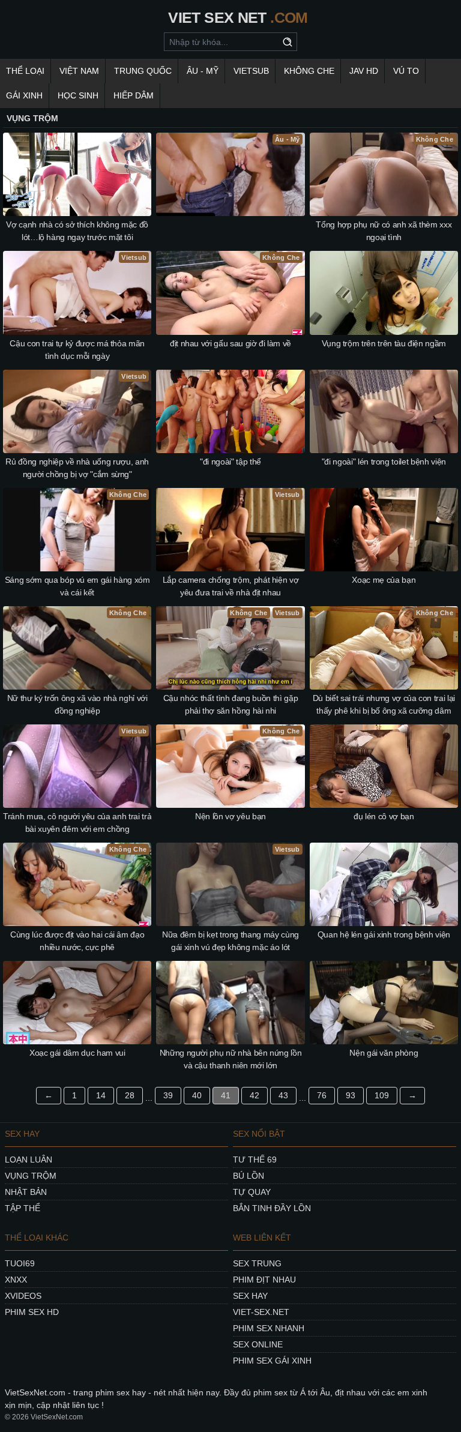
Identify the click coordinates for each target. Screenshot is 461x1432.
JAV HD (363, 71)
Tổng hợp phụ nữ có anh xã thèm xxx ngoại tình (383, 231)
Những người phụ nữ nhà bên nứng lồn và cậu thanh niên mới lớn (231, 1059)
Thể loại (25, 71)
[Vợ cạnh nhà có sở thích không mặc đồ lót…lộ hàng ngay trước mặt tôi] (77, 174)
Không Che (309, 71)
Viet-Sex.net (261, 1312)
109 (382, 1095)
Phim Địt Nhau (264, 1279)
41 (225, 1095)
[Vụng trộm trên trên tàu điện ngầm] (384, 292)
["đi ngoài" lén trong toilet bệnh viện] (384, 411)
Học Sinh (78, 95)
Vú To (406, 71)
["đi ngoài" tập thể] (230, 411)
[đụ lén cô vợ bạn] (384, 766)
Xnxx (16, 1279)
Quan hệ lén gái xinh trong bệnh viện (384, 934)
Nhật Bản (26, 1192)
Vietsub (251, 71)
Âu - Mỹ (202, 71)
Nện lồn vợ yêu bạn (230, 816)
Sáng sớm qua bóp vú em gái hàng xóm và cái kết (77, 586)
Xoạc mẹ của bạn (383, 580)
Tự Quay (252, 1192)
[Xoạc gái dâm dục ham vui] (77, 1002)
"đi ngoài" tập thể (230, 461)
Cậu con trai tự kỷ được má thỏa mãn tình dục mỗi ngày (77, 349)
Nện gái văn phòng (383, 1052)
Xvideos (23, 1296)
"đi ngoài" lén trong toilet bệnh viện (384, 461)
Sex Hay (250, 1296)
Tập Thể (22, 1208)
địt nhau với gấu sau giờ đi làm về (230, 343)
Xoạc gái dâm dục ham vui (77, 1052)
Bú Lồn (248, 1176)
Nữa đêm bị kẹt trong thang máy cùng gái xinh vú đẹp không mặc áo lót (230, 941)
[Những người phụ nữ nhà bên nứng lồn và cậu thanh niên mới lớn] (230, 1002)
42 (254, 1095)
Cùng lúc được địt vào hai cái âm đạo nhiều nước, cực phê (77, 941)
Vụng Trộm (30, 1176)
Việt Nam (79, 71)
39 (168, 1095)
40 (197, 1095)
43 (283, 1095)
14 (101, 1095)
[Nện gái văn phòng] (384, 1002)
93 (350, 1095)
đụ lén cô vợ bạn (384, 816)
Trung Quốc (143, 71)
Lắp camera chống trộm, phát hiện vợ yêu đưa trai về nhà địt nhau (231, 586)
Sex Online (258, 1344)
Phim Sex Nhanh (268, 1328)
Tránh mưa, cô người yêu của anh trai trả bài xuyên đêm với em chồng (77, 822)
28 (129, 1095)
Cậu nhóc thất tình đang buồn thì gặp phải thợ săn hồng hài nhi (230, 704)
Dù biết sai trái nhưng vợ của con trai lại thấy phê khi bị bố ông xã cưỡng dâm (384, 704)
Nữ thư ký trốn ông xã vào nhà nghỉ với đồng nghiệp (77, 704)
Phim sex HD (32, 1312)
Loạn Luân (28, 1159)
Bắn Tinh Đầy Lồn (272, 1208)
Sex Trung (257, 1263)
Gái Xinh (24, 95)
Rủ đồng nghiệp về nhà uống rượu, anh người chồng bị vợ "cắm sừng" (76, 468)
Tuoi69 (20, 1263)
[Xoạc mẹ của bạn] (384, 529)
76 (322, 1095)
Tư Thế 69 (255, 1159)
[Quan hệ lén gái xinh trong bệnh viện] (384, 884)
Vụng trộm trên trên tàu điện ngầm (384, 343)
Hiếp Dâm (133, 95)
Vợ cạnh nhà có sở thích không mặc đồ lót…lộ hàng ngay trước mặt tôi (77, 231)
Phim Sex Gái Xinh (272, 1360)
